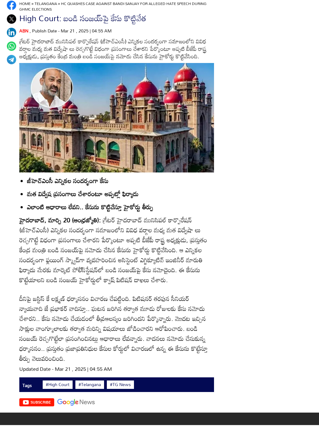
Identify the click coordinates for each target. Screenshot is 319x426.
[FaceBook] (11, 5)
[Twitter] (11, 19)
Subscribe (41, 402)
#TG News (120, 384)
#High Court (57, 384)
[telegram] (11, 59)
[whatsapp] (11, 46)
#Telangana (90, 384)
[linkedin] (11, 32)
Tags (27, 385)
